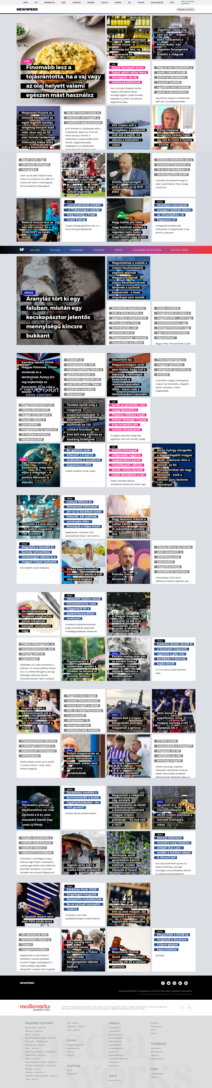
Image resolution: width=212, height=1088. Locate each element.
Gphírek (118, 2)
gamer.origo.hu (116, 1038)
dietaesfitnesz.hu (116, 1055)
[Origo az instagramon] (174, 983)
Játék (172, 2)
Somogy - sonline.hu (34, 1072)
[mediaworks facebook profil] (182, 1008)
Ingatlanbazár (157, 2)
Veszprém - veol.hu (76, 1026)
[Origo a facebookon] (163, 983)
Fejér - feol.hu (31, 1048)
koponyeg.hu (157, 1052)
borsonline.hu (115, 1080)
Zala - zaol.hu (73, 1030)
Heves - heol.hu (32, 1058)
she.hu (154, 1033)
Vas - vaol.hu (73, 1023)
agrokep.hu (72, 1073)
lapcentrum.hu (157, 1059)
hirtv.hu (70, 1052)
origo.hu (71, 1055)
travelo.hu (113, 1052)
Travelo (104, 2)
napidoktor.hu (115, 1045)
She (129, 2)
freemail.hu (156, 1048)
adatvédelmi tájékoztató (128, 991)
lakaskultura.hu (116, 1034)
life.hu (153, 1030)
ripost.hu (155, 1023)
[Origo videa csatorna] (180, 983)
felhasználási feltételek (147, 991)
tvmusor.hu (114, 1065)
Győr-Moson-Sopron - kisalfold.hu (40, 1052)
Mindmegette (49, 2)
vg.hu (69, 1070)
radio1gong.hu (157, 1073)
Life (36, 2)
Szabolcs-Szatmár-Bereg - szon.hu (41, 1076)
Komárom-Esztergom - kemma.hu (40, 1065)
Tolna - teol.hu (31, 1079)
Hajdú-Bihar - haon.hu (35, 1055)
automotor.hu (115, 1031)
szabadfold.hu (73, 1048)
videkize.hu (114, 1062)
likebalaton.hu (115, 1041)
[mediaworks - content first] (35, 1007)
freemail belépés (186, 9)
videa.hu (154, 1055)
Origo (25, 2)
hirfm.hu (154, 1077)
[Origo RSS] (186, 983)
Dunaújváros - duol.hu (35, 1045)
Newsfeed (77, 2)
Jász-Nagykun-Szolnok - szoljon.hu (41, 1062)
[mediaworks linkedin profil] (189, 1008)
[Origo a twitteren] (168, 983)
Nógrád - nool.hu (33, 1069)
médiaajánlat (187, 991)
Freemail (91, 2)
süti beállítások (164, 991)
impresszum (176, 991)
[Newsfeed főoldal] (27, 983)
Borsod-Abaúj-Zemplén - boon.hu (40, 1038)
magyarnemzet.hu (75, 1045)
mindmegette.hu (116, 1048)
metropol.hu (156, 1026)
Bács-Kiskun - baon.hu (35, 1027)
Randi (142, 2)
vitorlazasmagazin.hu (118, 1058)
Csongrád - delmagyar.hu (36, 1041)
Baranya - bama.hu (34, 1031)
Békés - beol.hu (32, 1034)
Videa (64, 2)
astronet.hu (114, 1027)
